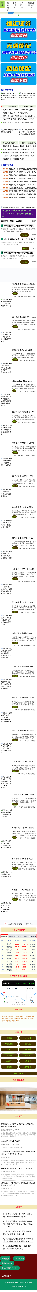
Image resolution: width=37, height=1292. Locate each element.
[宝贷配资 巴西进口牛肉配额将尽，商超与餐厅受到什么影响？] (6, 461)
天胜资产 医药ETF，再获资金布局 (15, 113)
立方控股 (9, 1290)
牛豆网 (14, 996)
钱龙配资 (25, 262)
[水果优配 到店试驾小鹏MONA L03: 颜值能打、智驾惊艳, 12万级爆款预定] (6, 653)
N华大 (9, 1264)
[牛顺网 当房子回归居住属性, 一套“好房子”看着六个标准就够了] (6, 845)
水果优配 (15, 643)
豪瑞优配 (15, 360)
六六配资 (25, 235)
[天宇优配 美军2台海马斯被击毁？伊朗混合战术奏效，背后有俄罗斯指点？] (6, 684)
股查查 (14, 421)
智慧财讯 (15, 707)
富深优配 (15, 486)
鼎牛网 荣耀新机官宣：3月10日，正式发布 (19, 239)
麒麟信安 (9, 1273)
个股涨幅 (4, 1257)
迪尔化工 (9, 1282)
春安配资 (15, 293)
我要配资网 (16, 771)
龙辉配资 (15, 1027)
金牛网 (14, 1060)
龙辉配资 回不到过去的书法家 (13, 159)
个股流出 (27, 1257)
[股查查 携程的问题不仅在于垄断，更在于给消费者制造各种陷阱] (6, 429)
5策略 (14, 390)
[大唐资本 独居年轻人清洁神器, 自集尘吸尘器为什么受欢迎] (6, 813)
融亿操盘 (15, 548)
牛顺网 (14, 837)
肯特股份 (9, 1285)
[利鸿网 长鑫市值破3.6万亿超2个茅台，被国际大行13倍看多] (6, 523)
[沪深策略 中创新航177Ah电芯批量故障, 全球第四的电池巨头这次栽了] (6, 620)
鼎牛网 (25, 248)
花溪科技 (9, 1267)
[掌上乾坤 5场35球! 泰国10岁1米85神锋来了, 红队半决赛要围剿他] (6, 336)
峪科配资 (15, 1155)
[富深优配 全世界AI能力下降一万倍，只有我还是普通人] (6, 492)
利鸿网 (14, 517)
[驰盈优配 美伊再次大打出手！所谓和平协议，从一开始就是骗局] (6, 748)
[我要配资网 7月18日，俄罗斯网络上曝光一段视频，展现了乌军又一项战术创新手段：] (6, 782)
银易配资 (15, 899)
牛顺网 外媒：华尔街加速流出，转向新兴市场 (19, 146)
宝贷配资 (15, 452)
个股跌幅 (12, 1257)
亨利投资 (15, 1217)
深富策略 (15, 868)
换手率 (33, 1257)
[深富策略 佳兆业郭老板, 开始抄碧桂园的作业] (6, 874)
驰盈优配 (15, 740)
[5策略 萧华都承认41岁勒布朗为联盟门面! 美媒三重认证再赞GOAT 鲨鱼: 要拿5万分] (6, 399)
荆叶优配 (15, 1122)
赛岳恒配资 (16, 963)
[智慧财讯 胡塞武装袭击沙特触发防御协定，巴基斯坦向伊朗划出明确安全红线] (6, 717)
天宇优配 (15, 676)
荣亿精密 (9, 1287)
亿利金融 (15, 1186)
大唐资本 (15, 804)
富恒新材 (9, 1270)
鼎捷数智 (9, 1276)
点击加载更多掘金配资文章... (18, 1245)
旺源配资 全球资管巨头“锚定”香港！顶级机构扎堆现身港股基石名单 (17, 213)
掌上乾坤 (15, 326)
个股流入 (19, 1257)
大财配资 (15, 579)
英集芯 (9, 1279)
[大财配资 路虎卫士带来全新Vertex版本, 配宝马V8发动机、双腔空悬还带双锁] (6, 589)
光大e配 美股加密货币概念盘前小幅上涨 (17, 143)
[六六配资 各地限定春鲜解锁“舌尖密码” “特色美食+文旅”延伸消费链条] (27, 98)
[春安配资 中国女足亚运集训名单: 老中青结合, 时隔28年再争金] (6, 302)
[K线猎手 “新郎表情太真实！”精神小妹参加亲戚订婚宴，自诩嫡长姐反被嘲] (27, 135)
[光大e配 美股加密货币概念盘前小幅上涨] (9, 135)
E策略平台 (15, 1091)
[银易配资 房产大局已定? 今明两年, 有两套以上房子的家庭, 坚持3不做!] (6, 907)
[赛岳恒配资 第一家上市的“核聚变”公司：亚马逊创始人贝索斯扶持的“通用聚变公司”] (9, 98)
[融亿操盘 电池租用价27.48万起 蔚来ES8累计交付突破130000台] (6, 555)
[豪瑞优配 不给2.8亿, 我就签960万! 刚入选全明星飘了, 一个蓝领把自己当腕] (6, 367)
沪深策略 (15, 612)
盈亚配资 (15, 930)
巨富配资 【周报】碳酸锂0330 (13, 221)
